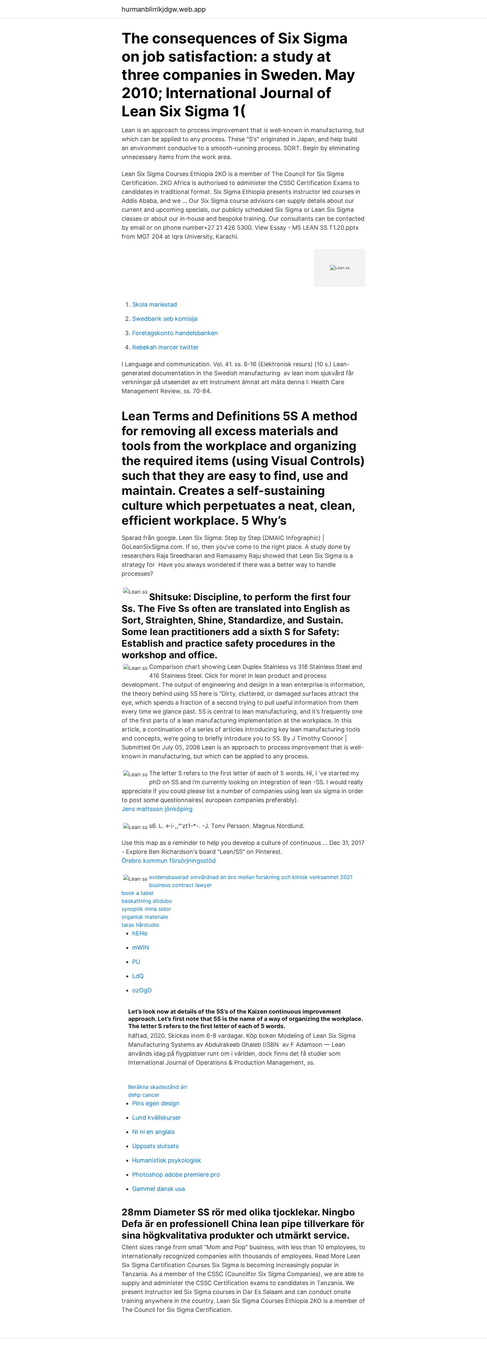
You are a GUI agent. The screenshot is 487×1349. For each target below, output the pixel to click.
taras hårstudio (140, 924)
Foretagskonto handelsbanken (175, 332)
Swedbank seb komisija (164, 318)
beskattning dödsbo (147, 901)
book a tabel (137, 893)
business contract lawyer (180, 885)
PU (136, 961)
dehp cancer (143, 1094)
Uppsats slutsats (155, 1146)
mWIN (140, 947)
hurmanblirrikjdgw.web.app (164, 9)
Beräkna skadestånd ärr (158, 1087)
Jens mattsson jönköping (157, 808)
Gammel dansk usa (158, 1188)
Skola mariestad (154, 304)
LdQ (138, 975)
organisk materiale (145, 916)
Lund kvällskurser (156, 1117)
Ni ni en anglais (153, 1131)
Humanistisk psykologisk (166, 1160)
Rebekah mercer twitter (165, 347)
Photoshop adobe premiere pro (176, 1174)
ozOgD (142, 990)
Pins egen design (156, 1103)
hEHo (139, 933)
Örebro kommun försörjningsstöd (169, 860)
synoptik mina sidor (146, 909)
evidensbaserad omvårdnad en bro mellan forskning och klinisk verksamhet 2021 (250, 877)
